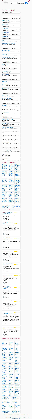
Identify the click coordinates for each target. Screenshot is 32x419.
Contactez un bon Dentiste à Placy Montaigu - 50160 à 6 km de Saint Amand (4, 188)
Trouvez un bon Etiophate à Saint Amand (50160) (17, 406)
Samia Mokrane (5, 28)
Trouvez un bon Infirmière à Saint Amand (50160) (11, 365)
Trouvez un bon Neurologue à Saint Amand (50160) (11, 376)
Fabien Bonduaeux (9, 212)
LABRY (4, 276)
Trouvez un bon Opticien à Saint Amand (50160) (11, 343)
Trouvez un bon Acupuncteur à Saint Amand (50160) (11, 393)
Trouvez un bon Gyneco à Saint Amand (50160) (4, 359)
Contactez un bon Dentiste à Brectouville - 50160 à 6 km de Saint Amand (17, 194)
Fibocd (3, 40)
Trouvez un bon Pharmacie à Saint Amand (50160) (4, 343)
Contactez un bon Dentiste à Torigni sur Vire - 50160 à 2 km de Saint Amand (4, 166)
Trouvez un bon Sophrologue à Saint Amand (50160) (17, 393)
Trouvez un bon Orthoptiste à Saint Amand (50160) (11, 406)
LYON (4, 223)
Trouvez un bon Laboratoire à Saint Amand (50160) (11, 370)
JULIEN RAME (8, 312)
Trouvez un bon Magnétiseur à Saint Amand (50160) (15, 398)
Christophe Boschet (5, 88)
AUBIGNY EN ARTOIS (7, 213)
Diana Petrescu (5, 95)
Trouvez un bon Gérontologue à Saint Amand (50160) (11, 387)
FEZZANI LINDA (9, 263)
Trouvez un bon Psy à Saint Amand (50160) (11, 348)
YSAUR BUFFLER (9, 222)
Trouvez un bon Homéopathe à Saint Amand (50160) (4, 393)
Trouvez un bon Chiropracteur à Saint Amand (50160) (15, 411)
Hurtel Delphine (5, 24)
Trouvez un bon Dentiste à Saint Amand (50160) (4, 354)
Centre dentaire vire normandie (8, 127)
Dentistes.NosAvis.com (8, 1)
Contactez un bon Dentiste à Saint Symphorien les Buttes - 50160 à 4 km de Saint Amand (17, 174)
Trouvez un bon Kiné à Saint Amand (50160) (17, 353)
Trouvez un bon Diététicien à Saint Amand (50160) (4, 365)
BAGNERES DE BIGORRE (7, 313)
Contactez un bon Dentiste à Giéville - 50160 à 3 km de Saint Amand (4, 173)
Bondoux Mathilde (5, 84)
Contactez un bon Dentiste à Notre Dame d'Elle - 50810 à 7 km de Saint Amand (11, 200)
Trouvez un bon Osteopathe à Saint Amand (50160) (4, 349)
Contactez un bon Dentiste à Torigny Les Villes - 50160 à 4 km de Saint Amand (11, 173)
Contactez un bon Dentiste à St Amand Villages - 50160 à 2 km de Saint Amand (17, 167)
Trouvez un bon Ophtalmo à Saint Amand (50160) (17, 343)
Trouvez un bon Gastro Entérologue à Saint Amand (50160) (4, 387)
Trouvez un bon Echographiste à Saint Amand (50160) (17, 387)
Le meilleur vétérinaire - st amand (6, 417)
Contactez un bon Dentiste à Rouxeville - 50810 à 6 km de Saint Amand (11, 194)
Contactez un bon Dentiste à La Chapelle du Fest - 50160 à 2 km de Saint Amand (11, 167)
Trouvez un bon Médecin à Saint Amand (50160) (17, 349)
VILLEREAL (5, 288)
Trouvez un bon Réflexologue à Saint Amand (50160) (6, 411)
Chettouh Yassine (5, 123)
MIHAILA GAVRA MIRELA (7, 98)
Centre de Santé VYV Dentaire (7, 119)
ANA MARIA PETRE (5, 74)
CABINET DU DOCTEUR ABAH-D (8, 57)
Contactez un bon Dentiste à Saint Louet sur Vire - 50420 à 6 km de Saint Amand (17, 188)
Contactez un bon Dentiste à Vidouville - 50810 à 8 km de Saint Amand (16, 206)
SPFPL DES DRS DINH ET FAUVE (8, 43)
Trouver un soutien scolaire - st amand (25, 417)
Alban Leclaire (4, 116)
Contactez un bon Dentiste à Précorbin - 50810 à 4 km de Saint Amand (4, 180)
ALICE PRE (4, 105)
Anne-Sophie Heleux (6, 50)
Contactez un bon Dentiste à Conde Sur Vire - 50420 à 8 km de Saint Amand (17, 200)
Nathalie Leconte (5, 54)
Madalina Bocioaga (5, 112)
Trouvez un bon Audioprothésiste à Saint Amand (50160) (6, 402)
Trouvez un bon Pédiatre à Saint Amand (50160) (17, 365)
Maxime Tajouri (8, 300)
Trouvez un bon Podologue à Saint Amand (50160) (17, 370)
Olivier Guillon (4, 81)
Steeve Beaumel (5, 36)
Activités (5, 3)
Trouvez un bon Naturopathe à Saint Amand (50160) (15, 402)
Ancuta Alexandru (5, 32)
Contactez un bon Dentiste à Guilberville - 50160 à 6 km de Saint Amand (11, 187)
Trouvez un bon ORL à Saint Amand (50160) (11, 358)
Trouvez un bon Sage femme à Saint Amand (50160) (4, 382)
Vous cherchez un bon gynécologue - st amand (15, 417)
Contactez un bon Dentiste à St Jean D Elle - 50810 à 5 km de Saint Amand (11, 180)
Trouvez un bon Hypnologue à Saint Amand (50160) (5, 398)
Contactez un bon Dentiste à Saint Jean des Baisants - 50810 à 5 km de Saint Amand (17, 181)
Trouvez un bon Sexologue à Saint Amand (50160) (11, 382)
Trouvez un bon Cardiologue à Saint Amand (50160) (17, 382)
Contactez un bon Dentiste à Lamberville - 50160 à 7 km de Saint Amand (4, 200)
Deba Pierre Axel (9, 327)
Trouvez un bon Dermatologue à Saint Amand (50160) (17, 359)
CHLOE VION (8, 275)
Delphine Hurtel (5, 64)
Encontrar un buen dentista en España (16, 418)
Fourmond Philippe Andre (6, 150)
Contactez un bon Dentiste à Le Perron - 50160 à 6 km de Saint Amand (4, 194)
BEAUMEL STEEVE (5, 20)
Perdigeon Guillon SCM (6, 71)
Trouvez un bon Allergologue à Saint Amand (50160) (4, 370)
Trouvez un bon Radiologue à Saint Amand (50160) (11, 354)
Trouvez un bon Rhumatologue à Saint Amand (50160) (5, 376)
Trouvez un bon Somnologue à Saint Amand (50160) (4, 406)
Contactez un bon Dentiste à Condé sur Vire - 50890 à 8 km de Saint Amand (6, 206)
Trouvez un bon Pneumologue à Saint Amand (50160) (17, 376)
